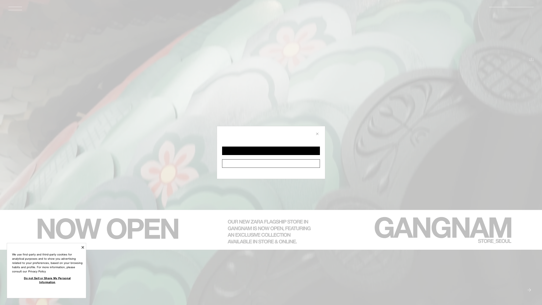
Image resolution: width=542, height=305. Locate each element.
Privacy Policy (37, 271)
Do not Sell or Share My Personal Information (47, 280)
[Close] (82, 247)
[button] (271, 151)
